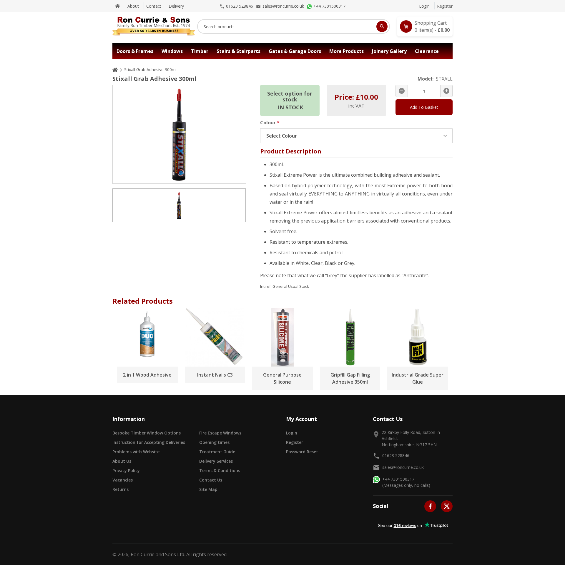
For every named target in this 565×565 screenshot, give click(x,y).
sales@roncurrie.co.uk (403, 467)
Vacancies (122, 480)
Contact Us (210, 480)
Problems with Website (135, 451)
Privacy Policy (126, 470)
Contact (153, 6)
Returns (120, 489)
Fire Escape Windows (220, 433)
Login (424, 6)
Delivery (176, 6)
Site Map (208, 489)
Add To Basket (424, 107)
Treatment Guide (217, 451)
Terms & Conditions (219, 470)
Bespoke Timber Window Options (146, 433)
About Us (121, 461)
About (133, 6)
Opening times (214, 442)
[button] (425, 26)
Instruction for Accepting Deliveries (148, 442)
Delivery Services (216, 461)
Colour (270, 122)
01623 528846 (395, 455)
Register (445, 6)
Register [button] (294, 442)
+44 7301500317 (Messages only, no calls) (406, 482)
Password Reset (302, 451)
